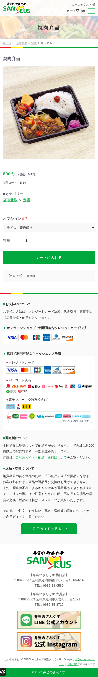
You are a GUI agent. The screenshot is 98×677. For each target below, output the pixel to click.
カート (76, 11)
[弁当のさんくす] (17, 8)
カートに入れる (49, 258)
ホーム (7, 43)
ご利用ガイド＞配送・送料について (41, 457)
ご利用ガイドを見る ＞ (49, 529)
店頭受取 (21, 43)
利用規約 (72, 664)
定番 (34, 43)
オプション (12, 219)
